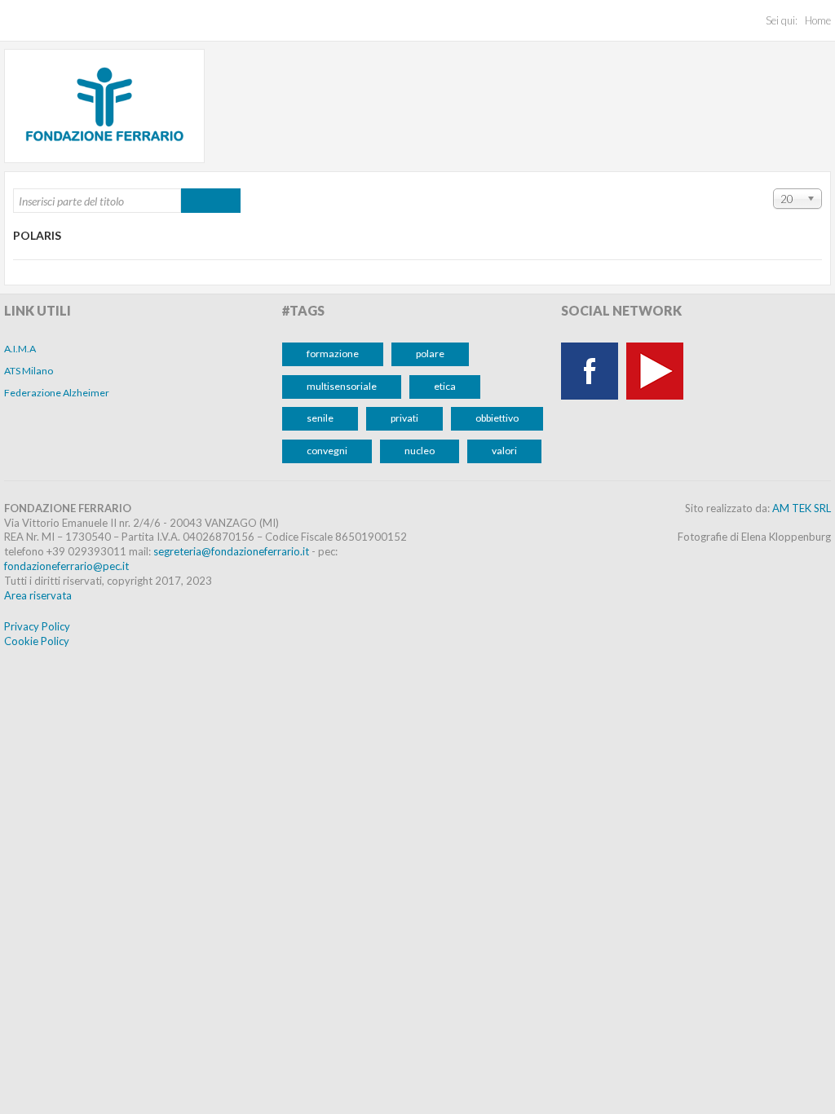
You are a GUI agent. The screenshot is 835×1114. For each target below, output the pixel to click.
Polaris (37, 235)
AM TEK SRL (801, 508)
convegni (327, 450)
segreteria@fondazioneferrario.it (231, 551)
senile (320, 418)
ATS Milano (28, 371)
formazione (333, 353)
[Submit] (196, 200)
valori (504, 450)
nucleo (419, 450)
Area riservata (38, 595)
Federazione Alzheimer (56, 393)
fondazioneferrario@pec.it (66, 565)
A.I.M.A (20, 349)
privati (404, 418)
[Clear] (225, 200)
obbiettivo (497, 418)
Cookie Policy (36, 641)
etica (445, 386)
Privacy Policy (37, 626)
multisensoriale (342, 386)
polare (430, 353)
